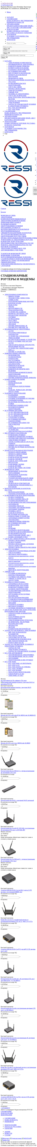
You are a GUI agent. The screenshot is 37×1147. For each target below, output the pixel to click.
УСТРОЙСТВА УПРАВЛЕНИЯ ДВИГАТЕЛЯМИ (18, 337)
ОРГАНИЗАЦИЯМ (11, 116)
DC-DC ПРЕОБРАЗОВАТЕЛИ (18, 414)
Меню (9, 12)
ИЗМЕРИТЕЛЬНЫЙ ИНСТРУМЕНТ (20, 436)
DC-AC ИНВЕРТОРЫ (15, 416)
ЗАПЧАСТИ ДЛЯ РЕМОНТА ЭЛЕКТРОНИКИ (18, 101)
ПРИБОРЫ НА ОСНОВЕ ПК (18, 376)
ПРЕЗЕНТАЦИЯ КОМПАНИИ (17, 26)
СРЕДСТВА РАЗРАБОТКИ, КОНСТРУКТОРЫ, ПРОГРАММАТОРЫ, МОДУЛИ (22, 97)
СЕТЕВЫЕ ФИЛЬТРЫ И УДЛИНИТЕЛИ (22, 608)
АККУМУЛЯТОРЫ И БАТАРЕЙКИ (20, 431)
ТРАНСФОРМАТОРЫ (15, 310)
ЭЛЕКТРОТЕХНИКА (15, 90)
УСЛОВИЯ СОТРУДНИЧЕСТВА (18, 36)
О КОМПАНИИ (10, 111)
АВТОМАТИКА (13, 519)
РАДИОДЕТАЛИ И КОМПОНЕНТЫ (20, 532)
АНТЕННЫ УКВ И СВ (16, 506)
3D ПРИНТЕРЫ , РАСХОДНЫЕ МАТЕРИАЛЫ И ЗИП (18, 622)
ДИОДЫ (11, 306)
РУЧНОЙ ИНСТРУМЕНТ (17, 435)
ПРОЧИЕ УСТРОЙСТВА (16, 352)
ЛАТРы (10, 426)
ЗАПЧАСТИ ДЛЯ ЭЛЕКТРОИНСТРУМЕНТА (17, 648)
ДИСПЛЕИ (12, 324)
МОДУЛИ (11, 627)
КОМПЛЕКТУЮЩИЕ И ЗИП (18, 405)
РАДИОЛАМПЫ (13, 319)
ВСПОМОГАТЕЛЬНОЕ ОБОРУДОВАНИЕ (16, 408)
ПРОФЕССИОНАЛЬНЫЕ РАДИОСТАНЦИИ (17, 541)
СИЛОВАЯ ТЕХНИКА (16, 604)
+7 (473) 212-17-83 (7, 3)
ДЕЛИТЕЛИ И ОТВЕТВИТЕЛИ (8, 263)
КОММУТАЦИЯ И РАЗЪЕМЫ (18, 68)
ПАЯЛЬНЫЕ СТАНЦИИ (16, 397)
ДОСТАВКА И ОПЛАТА (15, 33)
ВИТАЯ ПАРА (13, 462)
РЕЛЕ (10, 388)
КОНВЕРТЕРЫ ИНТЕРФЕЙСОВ (19, 629)
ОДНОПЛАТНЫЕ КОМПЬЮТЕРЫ (20, 613)
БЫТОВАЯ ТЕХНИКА (16, 606)
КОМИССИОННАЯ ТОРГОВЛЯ (18, 31)
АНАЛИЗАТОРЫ (14, 364)
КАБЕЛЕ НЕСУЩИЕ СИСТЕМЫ (19, 468)
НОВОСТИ (20, 22)
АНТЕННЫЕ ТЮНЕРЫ (16, 509)
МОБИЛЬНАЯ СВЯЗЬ (15, 78)
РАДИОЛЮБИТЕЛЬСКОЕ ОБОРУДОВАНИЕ (17, 84)
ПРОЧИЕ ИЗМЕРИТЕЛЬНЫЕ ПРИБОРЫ (22, 377)
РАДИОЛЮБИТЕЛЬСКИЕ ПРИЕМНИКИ (22, 502)
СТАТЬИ (7, 1135)
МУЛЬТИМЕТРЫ (14, 355)
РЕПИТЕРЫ (22, 271)
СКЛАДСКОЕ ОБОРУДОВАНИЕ (19, 672)
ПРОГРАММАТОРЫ (15, 618)
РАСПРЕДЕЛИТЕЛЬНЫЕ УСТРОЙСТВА (22, 339)
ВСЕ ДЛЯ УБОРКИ (14, 670)
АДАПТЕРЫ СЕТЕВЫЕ (16, 417)
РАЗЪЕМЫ (12, 381)
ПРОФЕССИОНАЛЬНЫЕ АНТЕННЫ (21, 544)
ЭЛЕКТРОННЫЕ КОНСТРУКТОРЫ (20, 620)
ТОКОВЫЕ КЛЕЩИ (15, 367)
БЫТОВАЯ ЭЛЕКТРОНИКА (18, 554)
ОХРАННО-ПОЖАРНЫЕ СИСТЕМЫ (20, 494)
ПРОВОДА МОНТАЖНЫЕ (17, 452)
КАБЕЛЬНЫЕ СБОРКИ (16, 464)
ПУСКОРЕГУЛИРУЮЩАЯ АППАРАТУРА (17, 333)
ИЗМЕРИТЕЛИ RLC (15, 362)
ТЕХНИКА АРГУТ (14, 511)
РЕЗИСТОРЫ (12, 305)
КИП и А (11, 350)
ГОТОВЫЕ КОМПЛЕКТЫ (9, 271)
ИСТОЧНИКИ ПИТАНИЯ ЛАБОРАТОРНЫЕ (17, 420)
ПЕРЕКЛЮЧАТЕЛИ (15, 383)
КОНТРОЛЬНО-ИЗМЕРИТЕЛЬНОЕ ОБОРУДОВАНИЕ (20, 373)
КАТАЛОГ (8, 61)
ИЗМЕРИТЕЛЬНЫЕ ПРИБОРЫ (18, 66)
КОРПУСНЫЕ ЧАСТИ (16, 642)
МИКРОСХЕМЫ (14, 296)
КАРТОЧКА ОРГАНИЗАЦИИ (21, 27)
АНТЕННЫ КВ (13, 504)
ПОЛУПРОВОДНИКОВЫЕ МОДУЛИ (20, 301)
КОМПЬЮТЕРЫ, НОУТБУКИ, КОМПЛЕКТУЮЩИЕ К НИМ (18, 586)
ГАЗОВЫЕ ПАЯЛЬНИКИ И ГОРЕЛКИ (21, 398)
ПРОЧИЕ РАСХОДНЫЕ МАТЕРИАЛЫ (21, 447)
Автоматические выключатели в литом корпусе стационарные (21, 564)
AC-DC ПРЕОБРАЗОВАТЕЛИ (18, 412)
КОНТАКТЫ (9, 132)
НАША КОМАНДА (13, 20)
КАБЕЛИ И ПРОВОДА (16, 513)
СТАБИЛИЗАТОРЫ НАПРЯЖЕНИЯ (20, 599)
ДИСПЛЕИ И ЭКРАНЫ (16, 636)
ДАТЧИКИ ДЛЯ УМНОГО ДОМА (19, 577)
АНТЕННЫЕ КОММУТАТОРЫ (19, 518)
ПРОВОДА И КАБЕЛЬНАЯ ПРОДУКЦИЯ (17, 75)
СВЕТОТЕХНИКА (14, 552)
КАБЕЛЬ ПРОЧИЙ (14, 466)
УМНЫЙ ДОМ (13, 92)
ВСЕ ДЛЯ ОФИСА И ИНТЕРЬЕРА (19, 663)
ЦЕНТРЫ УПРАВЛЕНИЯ (16, 575)
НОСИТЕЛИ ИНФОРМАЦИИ (18, 597)
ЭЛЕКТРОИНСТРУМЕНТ (17, 440)
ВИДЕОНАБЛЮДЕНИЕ (16, 492)
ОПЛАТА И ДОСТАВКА (13, 1126)
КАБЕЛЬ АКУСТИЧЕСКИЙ (17, 461)
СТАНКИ (11, 448)
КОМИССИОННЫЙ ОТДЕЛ (18, 537)
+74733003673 (5, 1108)
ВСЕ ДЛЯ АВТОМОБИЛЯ (17, 108)
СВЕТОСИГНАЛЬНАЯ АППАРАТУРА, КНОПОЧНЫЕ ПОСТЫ (21, 345)
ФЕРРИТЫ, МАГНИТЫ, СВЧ (18, 313)
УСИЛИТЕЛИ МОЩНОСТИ (18, 500)
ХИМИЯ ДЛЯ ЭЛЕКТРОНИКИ (18, 445)
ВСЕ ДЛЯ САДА (14, 665)
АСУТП (11, 331)
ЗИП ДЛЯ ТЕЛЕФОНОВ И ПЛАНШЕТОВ (17, 633)
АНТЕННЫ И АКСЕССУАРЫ (18, 584)
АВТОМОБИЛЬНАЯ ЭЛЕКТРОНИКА (21, 655)
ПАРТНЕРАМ (9, 127)
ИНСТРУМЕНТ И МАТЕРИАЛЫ (19, 73)
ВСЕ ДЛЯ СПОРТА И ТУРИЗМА (19, 667)
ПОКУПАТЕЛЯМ (10, 121)
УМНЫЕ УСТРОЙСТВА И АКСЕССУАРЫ (17, 579)
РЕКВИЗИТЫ (11, 22)
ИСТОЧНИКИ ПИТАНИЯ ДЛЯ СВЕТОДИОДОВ (19, 423)
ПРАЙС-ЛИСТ (30, 118)
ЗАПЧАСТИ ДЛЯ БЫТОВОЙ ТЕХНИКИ (22, 651)
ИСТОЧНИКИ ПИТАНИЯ (17, 71)
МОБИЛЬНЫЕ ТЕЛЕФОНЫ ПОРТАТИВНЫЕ (10, 256)
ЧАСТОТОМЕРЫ (14, 360)
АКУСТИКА (12, 320)
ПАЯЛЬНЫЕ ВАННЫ (15, 400)
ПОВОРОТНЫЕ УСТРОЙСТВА (19, 516)
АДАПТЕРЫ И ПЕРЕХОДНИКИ (19, 386)
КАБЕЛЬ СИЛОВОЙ (15, 459)
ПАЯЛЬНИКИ (13, 395)
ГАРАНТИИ (28, 33)
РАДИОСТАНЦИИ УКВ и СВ (18, 499)
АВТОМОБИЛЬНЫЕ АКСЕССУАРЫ (20, 656)
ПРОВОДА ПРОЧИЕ (15, 455)
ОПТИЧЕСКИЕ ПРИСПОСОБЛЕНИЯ (21, 438)
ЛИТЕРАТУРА (13, 625)
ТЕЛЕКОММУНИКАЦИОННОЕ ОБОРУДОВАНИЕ (19, 591)
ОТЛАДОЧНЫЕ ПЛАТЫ (16, 616)
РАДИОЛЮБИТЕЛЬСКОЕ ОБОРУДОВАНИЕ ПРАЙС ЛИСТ (19, 534)
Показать (4, 289)
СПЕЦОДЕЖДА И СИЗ (16, 674)
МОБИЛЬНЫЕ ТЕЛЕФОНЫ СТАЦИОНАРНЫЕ (17, 475)
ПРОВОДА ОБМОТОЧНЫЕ (17, 454)
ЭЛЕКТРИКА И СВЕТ (15, 675)
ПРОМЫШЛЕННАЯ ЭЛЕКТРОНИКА (21, 64)
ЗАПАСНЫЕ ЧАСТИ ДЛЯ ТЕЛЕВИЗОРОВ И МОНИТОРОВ (19, 638)
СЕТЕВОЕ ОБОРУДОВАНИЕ (18, 589)
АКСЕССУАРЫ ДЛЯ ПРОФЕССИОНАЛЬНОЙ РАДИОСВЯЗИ (22, 546)
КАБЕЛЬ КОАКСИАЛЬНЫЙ (18, 457)
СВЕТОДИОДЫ (13, 322)
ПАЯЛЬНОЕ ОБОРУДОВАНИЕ (19, 69)
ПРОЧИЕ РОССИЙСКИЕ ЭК (18, 327)
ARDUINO (12, 615)
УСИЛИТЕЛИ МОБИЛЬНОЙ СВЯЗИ (20, 478)
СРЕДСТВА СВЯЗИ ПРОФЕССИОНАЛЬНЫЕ (17, 87)
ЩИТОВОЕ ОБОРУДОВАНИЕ (18, 570)
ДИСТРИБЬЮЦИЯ (26, 20)
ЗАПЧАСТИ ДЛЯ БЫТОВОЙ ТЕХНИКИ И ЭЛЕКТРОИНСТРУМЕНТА (22, 105)
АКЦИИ (7, 1131)
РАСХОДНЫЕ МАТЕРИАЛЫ (18, 514)
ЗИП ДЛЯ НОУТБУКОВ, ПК (17, 641)
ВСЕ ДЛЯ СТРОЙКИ (15, 668)
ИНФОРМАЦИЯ (6, 1115)
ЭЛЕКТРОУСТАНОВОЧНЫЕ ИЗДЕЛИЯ (21, 551)
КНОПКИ (11, 384)
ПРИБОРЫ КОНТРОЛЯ (16, 365)
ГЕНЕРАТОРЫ (13, 358)
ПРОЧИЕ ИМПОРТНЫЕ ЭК (17, 326)
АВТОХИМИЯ (13, 658)
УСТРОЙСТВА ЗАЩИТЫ (17, 312)
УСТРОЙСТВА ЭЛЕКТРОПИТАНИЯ (20, 348)
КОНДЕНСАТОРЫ (14, 303)
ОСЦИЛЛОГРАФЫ (14, 357)
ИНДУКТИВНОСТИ (15, 308)
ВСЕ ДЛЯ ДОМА (14, 109)
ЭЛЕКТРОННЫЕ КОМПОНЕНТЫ (19, 62)
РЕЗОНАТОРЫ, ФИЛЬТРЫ (17, 315)
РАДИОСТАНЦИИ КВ (16, 497)
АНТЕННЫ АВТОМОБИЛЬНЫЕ (19, 507)
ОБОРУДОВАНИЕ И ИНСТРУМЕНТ (20, 660)
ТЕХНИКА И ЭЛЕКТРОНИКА (18, 94)
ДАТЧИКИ (12, 317)
